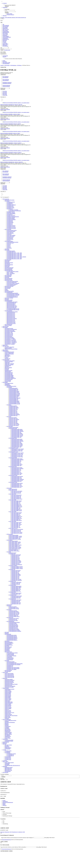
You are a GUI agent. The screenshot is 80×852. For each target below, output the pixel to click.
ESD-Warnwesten (10, 617)
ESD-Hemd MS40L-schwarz (14, 391)
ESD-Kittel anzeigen (12, 552)
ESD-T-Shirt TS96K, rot (15, 502)
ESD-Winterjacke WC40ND (14, 629)
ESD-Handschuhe (8, 634)
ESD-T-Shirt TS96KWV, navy (16, 505)
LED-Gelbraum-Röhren (11, 213)
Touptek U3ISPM (8, 708)
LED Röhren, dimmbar (11, 212)
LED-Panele (7, 277)
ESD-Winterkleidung (10, 621)
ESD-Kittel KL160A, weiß (16, 602)
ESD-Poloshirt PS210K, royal (16, 478)
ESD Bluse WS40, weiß (13, 406)
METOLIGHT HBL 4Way (11, 307)
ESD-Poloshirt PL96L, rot (15, 471)
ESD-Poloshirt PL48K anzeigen (16, 429)
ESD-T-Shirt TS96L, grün (15, 527)
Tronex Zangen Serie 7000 (9, 677)
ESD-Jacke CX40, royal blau (14, 424)
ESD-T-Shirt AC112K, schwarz (16, 532)
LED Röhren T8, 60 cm (11, 225)
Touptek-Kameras (6, 36)
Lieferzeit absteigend (6, 86)
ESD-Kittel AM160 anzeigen (16, 586)
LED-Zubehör (7, 260)
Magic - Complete (10, 272)
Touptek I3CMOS (8, 695)
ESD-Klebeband (8, 647)
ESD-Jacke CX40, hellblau (14, 423)
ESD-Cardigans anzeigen (13, 541)
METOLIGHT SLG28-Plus (12, 318)
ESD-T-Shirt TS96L (12, 521)
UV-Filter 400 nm (8, 757)
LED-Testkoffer (7, 288)
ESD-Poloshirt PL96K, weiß (16, 465)
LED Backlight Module (9, 262)
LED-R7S (9, 240)
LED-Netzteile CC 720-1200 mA (10, 341)
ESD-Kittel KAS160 (12, 594)
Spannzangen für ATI (8, 685)
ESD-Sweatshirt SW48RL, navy (14, 538)
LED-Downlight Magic (9, 270)
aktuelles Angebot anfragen (5, 109)
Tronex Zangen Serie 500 (9, 674)
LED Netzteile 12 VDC (9, 333)
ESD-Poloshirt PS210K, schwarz (17, 480)
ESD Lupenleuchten (8, 646)
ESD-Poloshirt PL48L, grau (16, 442)
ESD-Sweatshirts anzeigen (13, 535)
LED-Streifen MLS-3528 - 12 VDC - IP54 (14, 253)
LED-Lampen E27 (10, 232)
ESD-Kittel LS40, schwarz (16, 575)
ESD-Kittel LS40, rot (15, 572)
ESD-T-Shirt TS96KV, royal (16, 504)
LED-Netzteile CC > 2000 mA (10, 343)
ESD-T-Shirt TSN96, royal (16, 515)
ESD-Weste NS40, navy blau (14, 613)
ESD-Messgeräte (8, 671)
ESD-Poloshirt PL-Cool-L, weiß (16, 453)
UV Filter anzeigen (8, 750)
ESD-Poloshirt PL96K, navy (16, 461)
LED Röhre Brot (10, 220)
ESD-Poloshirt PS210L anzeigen (17, 483)
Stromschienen (7, 265)
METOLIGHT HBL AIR (11, 302)
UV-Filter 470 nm (8, 758)
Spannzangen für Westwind (9, 680)
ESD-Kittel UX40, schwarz (16, 562)
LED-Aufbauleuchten (8, 278)
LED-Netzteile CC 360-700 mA (10, 340)
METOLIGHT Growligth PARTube (11, 348)
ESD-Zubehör (7, 648)
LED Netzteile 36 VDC (9, 335)
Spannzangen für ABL (9, 683)
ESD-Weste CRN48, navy (13, 549)
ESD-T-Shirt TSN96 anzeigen (16, 512)
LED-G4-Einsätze (10, 239)
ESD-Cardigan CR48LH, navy (14, 545)
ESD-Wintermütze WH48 (13, 626)
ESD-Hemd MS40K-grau (13, 399)
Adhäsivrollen (7, 362)
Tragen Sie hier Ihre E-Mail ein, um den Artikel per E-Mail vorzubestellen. (13, 847)
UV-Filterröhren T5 (10, 754)
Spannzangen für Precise (9, 681)
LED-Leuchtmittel (8, 229)
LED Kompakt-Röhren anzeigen (12, 242)
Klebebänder (5, 44)
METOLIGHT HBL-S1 (11, 303)
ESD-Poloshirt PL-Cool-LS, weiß (17, 454)
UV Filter (4, 749)
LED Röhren (7, 200)
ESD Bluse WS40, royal (13, 409)
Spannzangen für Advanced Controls (11, 684)
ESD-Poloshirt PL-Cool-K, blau (16, 450)
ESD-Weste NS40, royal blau (14, 612)
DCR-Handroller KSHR (9, 376)
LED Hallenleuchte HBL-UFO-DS (13, 308)
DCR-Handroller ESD (9, 373)
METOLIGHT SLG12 (11, 313)
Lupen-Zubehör (7, 729)
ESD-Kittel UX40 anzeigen (16, 554)
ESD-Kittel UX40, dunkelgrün (16, 564)
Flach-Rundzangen (10, 658)
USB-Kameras (7, 737)
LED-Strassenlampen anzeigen (12, 311)
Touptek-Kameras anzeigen (9, 689)
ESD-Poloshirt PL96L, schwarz (16, 473)
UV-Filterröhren (7, 752)
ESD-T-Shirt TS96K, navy (16, 507)
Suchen (4, 60)
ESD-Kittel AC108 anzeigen (16, 582)
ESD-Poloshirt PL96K (13, 457)
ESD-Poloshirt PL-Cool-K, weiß (17, 449)
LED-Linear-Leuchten (9, 280)
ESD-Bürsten (7, 649)
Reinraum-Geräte (8, 381)
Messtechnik (5, 40)
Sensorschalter (5, 28)
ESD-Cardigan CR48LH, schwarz (15, 546)
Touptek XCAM (8, 713)
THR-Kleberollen (8, 371)
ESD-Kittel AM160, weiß (15, 588)
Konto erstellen (9, 13)
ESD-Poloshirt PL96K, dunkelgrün (17, 459)
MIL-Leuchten (5, 30)
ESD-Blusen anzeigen (13, 405)
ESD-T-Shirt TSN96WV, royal (16, 516)
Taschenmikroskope (8, 732)
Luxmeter (6, 357)
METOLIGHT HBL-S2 (11, 304)
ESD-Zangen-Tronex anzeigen (12, 652)
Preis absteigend (5, 77)
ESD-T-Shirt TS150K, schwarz (16, 498)
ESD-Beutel (7, 660)
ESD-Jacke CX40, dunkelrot (14, 419)
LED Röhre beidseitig (11, 218)
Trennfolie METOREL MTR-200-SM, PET (12, 765)
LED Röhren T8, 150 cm (11, 228)
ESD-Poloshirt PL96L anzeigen (16, 467)
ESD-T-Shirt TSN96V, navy (16, 517)
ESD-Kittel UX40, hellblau (16, 560)
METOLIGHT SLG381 (11, 322)
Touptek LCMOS (8, 699)
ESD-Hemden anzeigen (13, 388)
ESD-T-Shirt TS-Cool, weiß (16, 492)
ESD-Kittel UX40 (12, 553)
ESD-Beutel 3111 (10, 666)
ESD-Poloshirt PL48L (13, 438)
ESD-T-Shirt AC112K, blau (16, 530)
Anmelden (3, 776)
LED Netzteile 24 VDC (9, 334)
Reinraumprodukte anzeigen (9, 360)
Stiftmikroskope (7, 731)
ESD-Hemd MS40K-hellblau (14, 401)
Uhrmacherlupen (8, 726)
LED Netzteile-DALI (8, 336)
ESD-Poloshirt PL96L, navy (16, 470)
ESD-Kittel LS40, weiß (15, 571)
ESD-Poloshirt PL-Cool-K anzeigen (17, 448)
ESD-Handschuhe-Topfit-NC (12, 637)
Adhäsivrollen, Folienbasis (9, 363)
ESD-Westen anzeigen (13, 610)
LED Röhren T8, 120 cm (11, 227)
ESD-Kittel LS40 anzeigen (16, 570)
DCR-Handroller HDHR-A (9, 377)
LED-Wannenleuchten (9, 292)
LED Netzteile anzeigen (9, 328)
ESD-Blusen (9, 404)
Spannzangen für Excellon (9, 682)
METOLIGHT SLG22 (11, 315)
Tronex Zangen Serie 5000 (9, 676)
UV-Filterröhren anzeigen (11, 753)
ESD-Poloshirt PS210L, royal (16, 485)
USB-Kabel (7, 718)
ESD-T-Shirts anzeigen (13, 489)
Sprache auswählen (8, 5)
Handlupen (7, 724)
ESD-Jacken (9, 416)
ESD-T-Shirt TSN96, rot (15, 514)
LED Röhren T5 (10, 208)
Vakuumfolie (7, 764)
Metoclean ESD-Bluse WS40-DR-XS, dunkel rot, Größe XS (10, 152)
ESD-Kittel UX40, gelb (15, 558)
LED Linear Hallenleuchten (12, 282)
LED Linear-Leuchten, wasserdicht (13, 283)
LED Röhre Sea (10, 224)
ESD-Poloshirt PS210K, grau (16, 477)
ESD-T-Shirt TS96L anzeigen (16, 522)
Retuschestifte (7, 746)
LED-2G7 (9, 245)
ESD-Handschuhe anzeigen (11, 635)
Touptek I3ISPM (8, 696)
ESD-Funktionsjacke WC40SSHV (15, 631)
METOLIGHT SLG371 (11, 321)
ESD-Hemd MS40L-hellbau (14, 392)
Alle (3, 24)
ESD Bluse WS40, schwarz (14, 413)
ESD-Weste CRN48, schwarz (14, 550)
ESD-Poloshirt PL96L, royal (16, 472)
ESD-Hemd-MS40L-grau (13, 390)
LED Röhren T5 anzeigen (13, 209)
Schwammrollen (5, 45)
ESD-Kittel (9, 551)
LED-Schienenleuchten (9, 264)
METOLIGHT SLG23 (11, 316)
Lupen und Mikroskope (7, 37)
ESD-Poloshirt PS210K (13, 475)
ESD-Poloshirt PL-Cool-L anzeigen (17, 452)
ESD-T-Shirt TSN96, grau (15, 519)
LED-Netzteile (7, 263)
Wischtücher (7, 366)
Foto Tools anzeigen (8, 744)
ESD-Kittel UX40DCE (13, 565)
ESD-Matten (7, 645)
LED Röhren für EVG (11, 211)
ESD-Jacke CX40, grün (13, 420)
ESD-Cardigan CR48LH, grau (14, 548)
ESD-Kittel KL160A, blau (15, 603)
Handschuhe (7, 368)
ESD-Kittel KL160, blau (15, 601)
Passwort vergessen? (10, 14)
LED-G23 (9, 246)
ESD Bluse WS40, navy (13, 415)
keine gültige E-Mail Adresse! (49, 837)
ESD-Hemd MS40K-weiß (13, 398)
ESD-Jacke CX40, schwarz (14, 425)
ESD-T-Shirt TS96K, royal (16, 503)
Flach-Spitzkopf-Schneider (11, 655)
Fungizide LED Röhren (11, 215)
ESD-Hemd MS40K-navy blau (14, 403)
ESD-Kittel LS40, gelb (15, 573)
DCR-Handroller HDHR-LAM (10, 378)
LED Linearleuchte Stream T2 (12, 284)
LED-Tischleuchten (8, 275)
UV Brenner (5, 760)
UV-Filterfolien (7, 748)
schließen (5, 841)
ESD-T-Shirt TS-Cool (13, 490)
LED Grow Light (6, 29)
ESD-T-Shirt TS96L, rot (15, 526)
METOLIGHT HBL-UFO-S (12, 306)
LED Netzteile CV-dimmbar (10, 338)
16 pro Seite (5, 91)
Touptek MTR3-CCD (8, 701)
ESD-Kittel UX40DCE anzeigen (17, 566)
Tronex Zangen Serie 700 (9, 675)
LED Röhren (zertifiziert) (11, 204)
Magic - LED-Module (11, 273)
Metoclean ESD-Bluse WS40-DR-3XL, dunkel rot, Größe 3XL (11, 104)
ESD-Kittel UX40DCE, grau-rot (17, 567)
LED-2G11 (9, 244)
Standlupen (7, 721)
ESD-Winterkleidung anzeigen (14, 622)
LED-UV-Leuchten (8, 325)
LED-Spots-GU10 (10, 237)
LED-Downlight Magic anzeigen (12, 271)
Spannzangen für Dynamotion (10, 686)
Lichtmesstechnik (6, 31)
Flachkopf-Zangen (10, 657)
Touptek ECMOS (8, 693)
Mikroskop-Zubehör (8, 734)
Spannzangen (5, 35)
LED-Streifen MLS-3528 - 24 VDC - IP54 (14, 257)
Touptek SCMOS (8, 704)
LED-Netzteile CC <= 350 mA (10, 339)
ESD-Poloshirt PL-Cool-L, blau (16, 455)
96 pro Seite (5, 94)
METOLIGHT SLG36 (11, 320)
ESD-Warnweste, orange (13, 620)
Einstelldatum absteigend (7, 83)
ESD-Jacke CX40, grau (13, 422)
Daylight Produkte (6, 39)
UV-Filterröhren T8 (10, 755)
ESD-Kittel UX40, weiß (15, 555)
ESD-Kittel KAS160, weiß (16, 596)
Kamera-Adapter (8, 717)
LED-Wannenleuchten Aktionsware (13, 294)
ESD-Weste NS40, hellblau (14, 611)
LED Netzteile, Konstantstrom (10, 331)
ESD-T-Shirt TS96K (12, 499)
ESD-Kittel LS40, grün (15, 576)
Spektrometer (7, 354)
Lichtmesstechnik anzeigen (9, 351)
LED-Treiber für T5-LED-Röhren (15, 210)
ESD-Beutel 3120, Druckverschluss (13, 667)
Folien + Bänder (5, 761)
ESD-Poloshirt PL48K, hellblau (16, 433)
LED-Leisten (7, 261)
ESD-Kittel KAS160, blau (15, 597)
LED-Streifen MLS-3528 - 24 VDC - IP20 (14, 255)
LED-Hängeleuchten (8, 279)
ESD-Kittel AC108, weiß (15, 583)
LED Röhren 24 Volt (10, 207)
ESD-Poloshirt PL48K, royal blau (17, 435)
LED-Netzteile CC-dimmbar (10, 344)
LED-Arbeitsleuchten (8, 324)
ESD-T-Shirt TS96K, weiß (16, 501)
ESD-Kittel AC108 (12, 581)
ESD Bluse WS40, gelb (13, 411)
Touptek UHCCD (8, 711)
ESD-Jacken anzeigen (13, 417)
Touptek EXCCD (8, 694)
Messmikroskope (8, 730)
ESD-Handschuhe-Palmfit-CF (12, 640)
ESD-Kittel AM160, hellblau (16, 587)
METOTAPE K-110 (8, 770)
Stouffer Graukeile (8, 747)
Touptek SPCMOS (8, 705)
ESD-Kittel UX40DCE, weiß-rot (17, 568)
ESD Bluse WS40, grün (13, 408)
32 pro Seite (5, 92)
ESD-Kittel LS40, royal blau (16, 579)
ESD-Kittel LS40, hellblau (15, 574)
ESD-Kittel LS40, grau (15, 577)
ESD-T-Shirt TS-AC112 (13, 528)
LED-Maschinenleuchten (9, 267)
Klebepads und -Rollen (9, 361)
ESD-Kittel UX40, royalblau (16, 561)
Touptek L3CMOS (8, 698)
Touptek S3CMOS (8, 703)
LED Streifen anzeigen (11, 250)
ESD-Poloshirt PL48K (13, 428)
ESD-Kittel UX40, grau (15, 559)
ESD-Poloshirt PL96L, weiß (16, 474)
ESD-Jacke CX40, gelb (13, 421)
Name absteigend (6, 80)
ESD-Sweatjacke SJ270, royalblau (15, 547)
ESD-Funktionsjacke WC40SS (14, 630)
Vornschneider (9, 656)
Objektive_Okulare (8, 733)
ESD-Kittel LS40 (12, 569)
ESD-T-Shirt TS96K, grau (15, 508)
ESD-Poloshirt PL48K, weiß (16, 437)
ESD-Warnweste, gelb (13, 619)
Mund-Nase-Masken (8, 367)
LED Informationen (6, 63)
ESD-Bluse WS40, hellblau (14, 407)
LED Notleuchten (8, 287)
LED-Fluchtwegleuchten (9, 286)
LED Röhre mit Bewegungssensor (13, 216)
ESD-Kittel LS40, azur (15, 578)
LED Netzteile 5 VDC (9, 332)
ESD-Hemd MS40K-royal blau (14, 402)
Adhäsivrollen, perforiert (9, 364)
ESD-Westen (9, 609)
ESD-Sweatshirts (10, 534)
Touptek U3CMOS (8, 707)
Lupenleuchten (5, 38)
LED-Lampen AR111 (10, 236)
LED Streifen (7, 249)
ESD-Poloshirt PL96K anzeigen (16, 458)
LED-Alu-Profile (5, 26)
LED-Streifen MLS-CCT (11, 251)
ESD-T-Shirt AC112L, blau (16, 531)
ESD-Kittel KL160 (12, 598)
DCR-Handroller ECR (9, 372)
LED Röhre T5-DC (10, 206)
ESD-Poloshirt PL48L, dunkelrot (17, 440)
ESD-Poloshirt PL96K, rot (15, 462)
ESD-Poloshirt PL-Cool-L (13, 451)
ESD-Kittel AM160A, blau (16, 591)
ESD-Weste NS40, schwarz (14, 614)
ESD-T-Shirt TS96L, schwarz (16, 524)
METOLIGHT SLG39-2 (11, 323)
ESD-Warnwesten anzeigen (14, 618)
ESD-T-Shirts (9, 488)
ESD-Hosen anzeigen (13, 606)
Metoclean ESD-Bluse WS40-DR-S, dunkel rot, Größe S (10, 133)
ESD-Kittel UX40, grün (15, 557)
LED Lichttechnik (6, 25)
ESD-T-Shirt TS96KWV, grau (16, 509)
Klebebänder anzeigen (8, 767)
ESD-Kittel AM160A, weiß (16, 589)
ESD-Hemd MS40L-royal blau (14, 393)
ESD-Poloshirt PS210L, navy (16, 487)
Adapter (6, 289)
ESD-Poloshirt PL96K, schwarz (16, 464)
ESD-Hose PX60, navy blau (14, 608)
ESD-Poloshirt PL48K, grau (16, 432)
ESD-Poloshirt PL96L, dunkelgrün (17, 468)
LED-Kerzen (9, 234)
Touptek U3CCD (8, 706)
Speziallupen (7, 728)
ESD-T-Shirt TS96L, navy (15, 525)
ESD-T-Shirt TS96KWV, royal (16, 506)
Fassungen (6, 290)
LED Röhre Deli (10, 221)
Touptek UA (7, 709)
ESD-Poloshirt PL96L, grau (16, 469)
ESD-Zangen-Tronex (8, 651)
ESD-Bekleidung (8, 385)
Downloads (5, 61)
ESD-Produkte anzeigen (9, 383)
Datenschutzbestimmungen (6, 839)
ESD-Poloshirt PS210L (13, 482)
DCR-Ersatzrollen (8, 380)
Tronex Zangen (5, 34)
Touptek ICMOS (8, 697)
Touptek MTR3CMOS (9, 702)
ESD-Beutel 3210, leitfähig (11, 669)
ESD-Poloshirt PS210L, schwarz (17, 486)
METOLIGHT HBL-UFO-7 (12, 305)
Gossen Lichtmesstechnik (9, 352)
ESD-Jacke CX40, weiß (13, 418)
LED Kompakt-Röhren (9, 241)
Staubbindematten (8, 365)
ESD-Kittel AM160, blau (15, 590)
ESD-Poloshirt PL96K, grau (16, 460)
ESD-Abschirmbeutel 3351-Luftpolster (13, 664)
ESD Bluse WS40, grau (13, 412)
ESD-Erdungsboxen (8, 670)
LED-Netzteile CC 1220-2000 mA (11, 342)
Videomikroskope (8, 736)
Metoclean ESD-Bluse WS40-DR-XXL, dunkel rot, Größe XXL (11, 162)
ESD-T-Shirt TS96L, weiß (15, 523)
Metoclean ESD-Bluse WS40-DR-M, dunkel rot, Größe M (10, 123)
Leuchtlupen (7, 727)
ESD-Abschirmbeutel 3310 (11, 662)
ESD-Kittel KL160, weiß (15, 600)
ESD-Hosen (9, 605)
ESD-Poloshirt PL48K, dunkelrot (17, 430)
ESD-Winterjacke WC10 (13, 627)
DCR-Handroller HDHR (9, 375)
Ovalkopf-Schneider (10, 653)
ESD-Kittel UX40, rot (15, 556)
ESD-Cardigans (9, 540)
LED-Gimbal (7, 266)
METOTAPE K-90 (8, 769)
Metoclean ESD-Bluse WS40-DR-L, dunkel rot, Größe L (10, 114)
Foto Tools (4, 743)
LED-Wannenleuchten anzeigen (12, 293)
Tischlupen (7, 725)
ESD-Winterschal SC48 (13, 624)
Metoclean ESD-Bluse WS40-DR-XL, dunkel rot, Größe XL (10, 142)
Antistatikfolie (7, 384)
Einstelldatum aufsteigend (7, 82)
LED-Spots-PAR (10, 238)
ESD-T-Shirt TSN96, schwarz (16, 520)
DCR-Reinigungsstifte (8, 379)
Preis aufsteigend (5, 76)
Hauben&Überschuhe (8, 370)
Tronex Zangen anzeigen (9, 673)
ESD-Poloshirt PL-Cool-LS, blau (17, 456)
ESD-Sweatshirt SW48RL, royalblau (15, 536)
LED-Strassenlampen (8, 310)
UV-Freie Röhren (8, 756)
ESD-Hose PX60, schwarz (13, 607)
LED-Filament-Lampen (11, 231)
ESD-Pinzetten (7, 650)
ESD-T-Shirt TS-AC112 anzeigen (17, 529)
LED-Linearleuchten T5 (11, 285)
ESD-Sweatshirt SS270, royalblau (15, 539)
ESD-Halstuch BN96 (12, 623)
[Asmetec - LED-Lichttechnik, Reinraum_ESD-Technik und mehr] (13, 17)
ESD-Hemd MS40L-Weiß (13, 389)
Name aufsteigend (6, 79)
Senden (2, 841)
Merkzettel (4, 15)
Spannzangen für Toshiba (9, 687)
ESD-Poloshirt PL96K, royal (16, 463)
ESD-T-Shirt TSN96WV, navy (16, 518)
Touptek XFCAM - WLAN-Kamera (11, 715)
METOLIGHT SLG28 (11, 317)
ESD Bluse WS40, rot (13, 410)
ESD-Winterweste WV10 (13, 628)
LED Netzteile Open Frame (9, 330)
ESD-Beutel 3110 (10, 665)
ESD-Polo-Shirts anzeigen (13, 427)
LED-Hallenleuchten (8, 300)
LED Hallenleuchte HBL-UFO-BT (13, 309)
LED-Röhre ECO (10, 203)
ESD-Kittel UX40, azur (15, 563)
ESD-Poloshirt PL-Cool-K (13, 447)
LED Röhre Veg (10, 223)
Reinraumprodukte (6, 32)
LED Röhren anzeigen (11, 201)
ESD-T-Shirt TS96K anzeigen (16, 500)
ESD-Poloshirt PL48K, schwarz (16, 436)
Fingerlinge (7, 369)
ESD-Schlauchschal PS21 (13, 625)
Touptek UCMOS (8, 710)
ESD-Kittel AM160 (12, 585)
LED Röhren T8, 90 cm (11, 226)
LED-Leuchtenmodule (9, 268)
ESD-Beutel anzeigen (10, 661)
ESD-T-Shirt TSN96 (12, 511)
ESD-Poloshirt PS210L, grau (16, 484)
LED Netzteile (5, 27)
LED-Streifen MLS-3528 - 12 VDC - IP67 (14, 254)
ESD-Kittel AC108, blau (15, 584)
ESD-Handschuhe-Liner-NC (12, 636)
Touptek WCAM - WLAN (9, 712)
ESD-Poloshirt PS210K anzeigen (17, 476)
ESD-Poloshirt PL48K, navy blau (17, 434)
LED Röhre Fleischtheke (11, 219)
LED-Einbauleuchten (8, 269)
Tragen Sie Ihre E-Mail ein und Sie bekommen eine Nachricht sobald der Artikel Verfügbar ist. (17, 837)
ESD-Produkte (5, 33)
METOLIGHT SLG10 (11, 312)
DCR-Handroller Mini (8, 374)
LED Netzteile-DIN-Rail (9, 337)
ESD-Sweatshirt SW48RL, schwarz (15, 537)
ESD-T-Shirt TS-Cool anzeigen (16, 491)
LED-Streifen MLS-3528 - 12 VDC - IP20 (14, 252)
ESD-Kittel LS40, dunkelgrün (16, 580)
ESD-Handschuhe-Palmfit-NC (12, 638)
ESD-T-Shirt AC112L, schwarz (16, 533)
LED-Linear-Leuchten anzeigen (12, 281)
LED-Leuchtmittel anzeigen (12, 230)
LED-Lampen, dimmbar (11, 235)
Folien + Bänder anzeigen (9, 762)
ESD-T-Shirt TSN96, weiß (16, 513)
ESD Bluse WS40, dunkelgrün (14, 414)
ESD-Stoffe (7, 632)
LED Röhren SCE (10, 205)
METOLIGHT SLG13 (11, 314)
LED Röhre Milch (10, 222)
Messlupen (6, 723)
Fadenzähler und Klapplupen (10, 722)
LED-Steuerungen (8, 259)
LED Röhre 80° (9, 202)
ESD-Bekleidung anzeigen (11, 386)
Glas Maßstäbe (7, 735)
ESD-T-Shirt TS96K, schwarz (16, 510)
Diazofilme (7, 745)
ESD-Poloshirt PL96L (13, 466)
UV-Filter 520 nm (8, 759)
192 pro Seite (5, 95)
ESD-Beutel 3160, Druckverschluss (13, 668)
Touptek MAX (7, 700)
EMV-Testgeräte (7, 355)
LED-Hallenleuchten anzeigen (12, 301)
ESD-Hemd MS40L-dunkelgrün (14, 397)
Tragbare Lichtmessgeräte (9, 353)
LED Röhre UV (10, 214)
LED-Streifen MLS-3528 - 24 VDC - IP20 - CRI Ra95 (16, 256)
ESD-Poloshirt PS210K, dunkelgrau (17, 479)
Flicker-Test (7, 356)
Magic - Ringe (9, 274)
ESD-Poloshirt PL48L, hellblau (16, 443)
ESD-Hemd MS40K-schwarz (14, 400)
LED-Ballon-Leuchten (9, 299)
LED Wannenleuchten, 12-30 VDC (13, 295)
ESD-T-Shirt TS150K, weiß (16, 496)
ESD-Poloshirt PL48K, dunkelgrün (17, 431)
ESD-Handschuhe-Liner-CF (12, 639)
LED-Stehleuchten (8, 276)
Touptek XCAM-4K (8, 714)
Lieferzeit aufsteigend (6, 85)
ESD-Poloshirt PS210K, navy (16, 481)
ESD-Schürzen (9, 604)
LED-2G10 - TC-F (10, 243)
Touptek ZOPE (7, 716)
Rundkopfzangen (10, 659)
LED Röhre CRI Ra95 (11, 217)
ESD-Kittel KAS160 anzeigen (16, 595)
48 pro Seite (5, 93)
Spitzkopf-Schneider (10, 654)
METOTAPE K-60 (8, 768)
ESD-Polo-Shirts (10, 426)
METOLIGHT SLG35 (11, 319)
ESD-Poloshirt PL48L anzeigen (16, 439)
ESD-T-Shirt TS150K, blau (16, 497)
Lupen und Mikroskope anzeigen (10, 720)
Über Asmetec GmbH (6, 62)
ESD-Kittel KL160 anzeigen (16, 599)
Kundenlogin (5, 7)
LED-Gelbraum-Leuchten (9, 291)
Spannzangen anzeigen (9, 679)
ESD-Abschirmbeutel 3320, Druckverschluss (14, 663)
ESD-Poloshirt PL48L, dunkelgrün (17, 441)
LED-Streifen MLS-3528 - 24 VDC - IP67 (14, 258)
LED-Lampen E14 (10, 233)
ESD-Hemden (9, 387)
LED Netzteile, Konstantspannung (11, 329)
